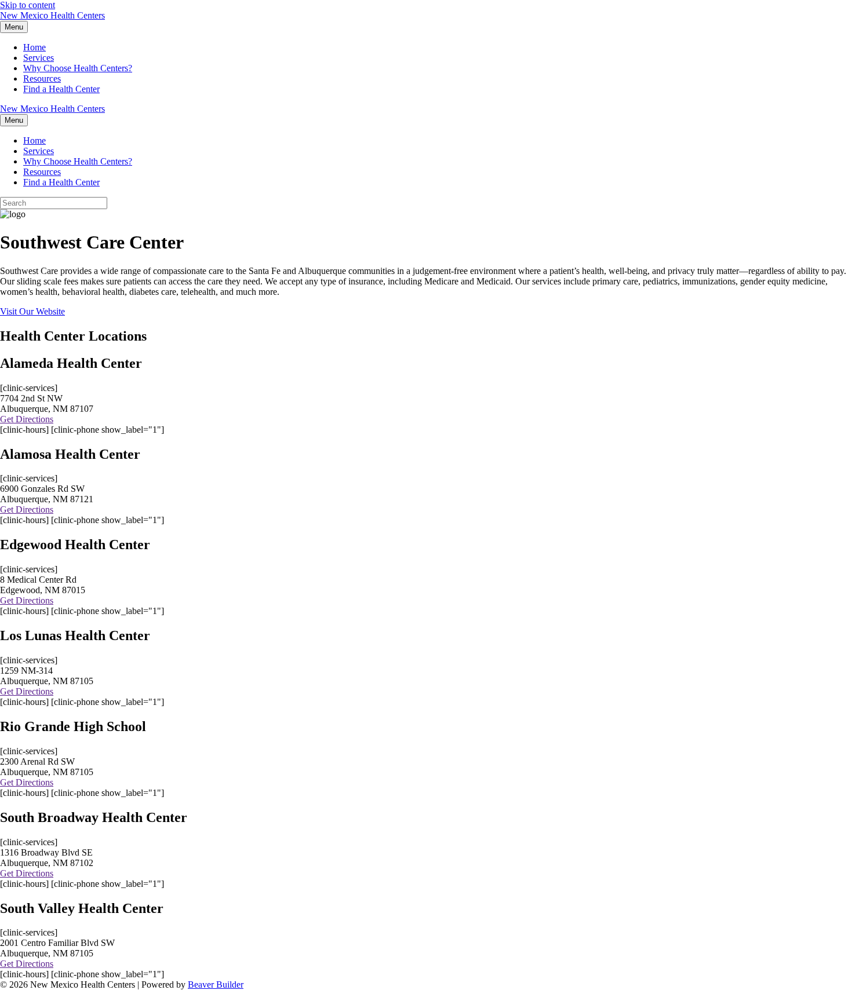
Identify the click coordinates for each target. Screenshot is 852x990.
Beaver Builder (215, 984)
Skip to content (27, 5)
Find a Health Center (61, 89)
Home (34, 47)
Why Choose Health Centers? (77, 68)
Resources (42, 78)
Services (38, 58)
